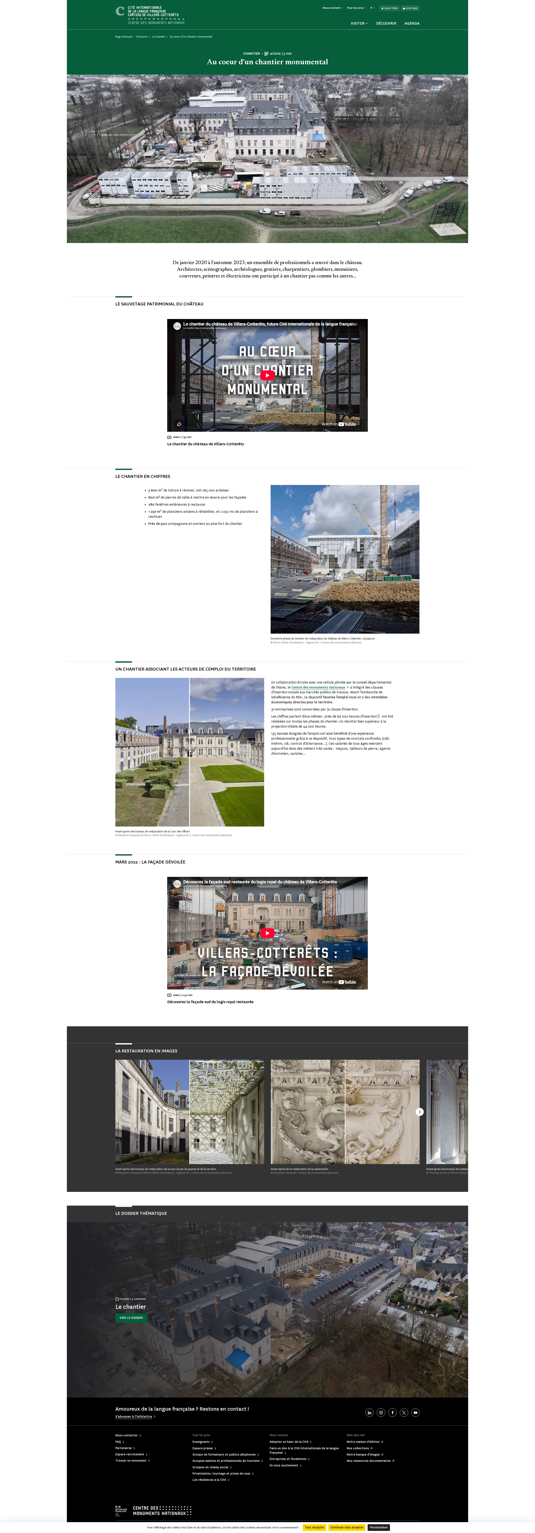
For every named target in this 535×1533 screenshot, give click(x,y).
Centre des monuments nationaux (318, 687)
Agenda (412, 23)
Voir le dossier (131, 1318)
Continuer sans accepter (346, 1527)
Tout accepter (314, 1527)
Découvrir (386, 23)
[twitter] (404, 1412)
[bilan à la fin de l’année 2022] (378, 716)
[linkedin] (369, 1412)
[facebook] (392, 1412)
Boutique (412, 8)
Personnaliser (379, 1527)
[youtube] (415, 1412)
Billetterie (391, 8)
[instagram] (381, 1412)
